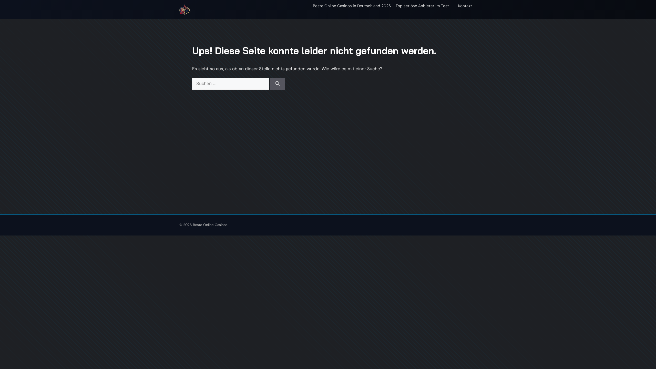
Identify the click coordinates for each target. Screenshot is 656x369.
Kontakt (465, 5)
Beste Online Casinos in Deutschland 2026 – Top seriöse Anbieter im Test (381, 5)
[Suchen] (277, 84)
